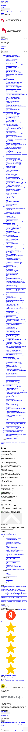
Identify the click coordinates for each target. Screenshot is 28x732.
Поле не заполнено (20, 528)
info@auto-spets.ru (22, 609)
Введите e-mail (17, 687)
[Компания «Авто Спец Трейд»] (14, 25)
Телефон (15, 530)
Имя (14, 528)
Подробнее (3, 711)
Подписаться (3, 691)
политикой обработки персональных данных (12, 533)
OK (7, 711)
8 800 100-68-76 (4, 39)
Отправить (3, 531)
